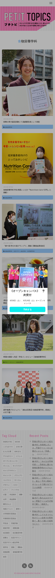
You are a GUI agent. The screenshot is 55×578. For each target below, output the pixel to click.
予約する (27, 309)
